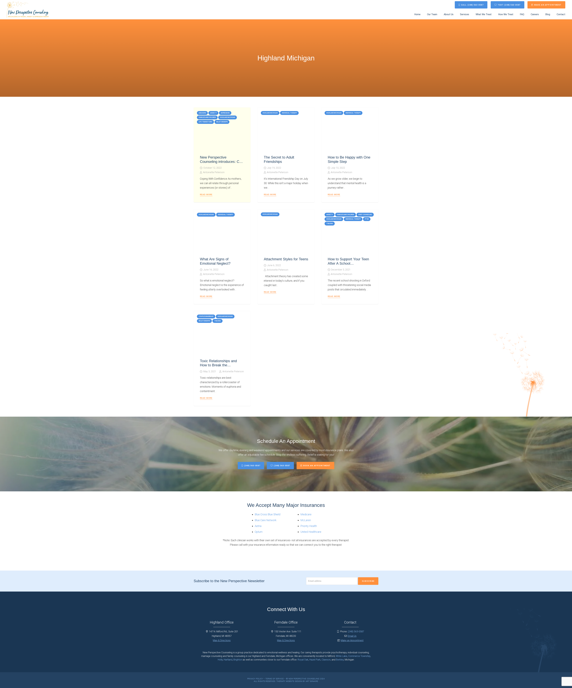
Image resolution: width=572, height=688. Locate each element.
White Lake (341, 656)
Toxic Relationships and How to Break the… (218, 363)
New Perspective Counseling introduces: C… (221, 159)
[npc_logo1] (28, 10)
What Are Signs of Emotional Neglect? (215, 261)
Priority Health (308, 526)
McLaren (305, 520)
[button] (471, 14)
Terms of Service (274, 679)
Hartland (228, 659)
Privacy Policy (255, 679)
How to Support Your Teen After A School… (348, 261)
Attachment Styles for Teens (286, 259)
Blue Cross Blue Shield (267, 514)
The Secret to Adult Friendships (279, 159)
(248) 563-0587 (356, 631)
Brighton (237, 659)
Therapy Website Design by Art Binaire (297, 681)
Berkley (340, 659)
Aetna (258, 526)
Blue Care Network (265, 520)
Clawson (326, 659)
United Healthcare (310, 531)
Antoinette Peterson (213, 172)
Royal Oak (303, 659)
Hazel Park (315, 659)
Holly (220, 659)
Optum (258, 531)
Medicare (305, 514)
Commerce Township (359, 656)
